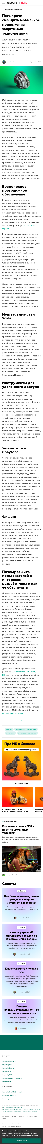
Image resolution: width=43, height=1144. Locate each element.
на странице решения (12, 713)
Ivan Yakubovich (12, 62)
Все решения (6, 1082)
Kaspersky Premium (8, 1068)
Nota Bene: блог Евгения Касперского (19, 1124)
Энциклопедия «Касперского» (12, 1126)
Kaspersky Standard (9, 1061)
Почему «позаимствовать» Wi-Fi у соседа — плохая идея (21, 1010)
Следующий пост (10, 821)
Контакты (5, 1116)
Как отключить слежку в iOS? (21, 970)
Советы (22, 891)
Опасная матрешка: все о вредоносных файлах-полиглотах (15, 810)
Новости (36, 1116)
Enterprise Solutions (9, 1095)
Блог (4, 1118)
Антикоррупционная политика (12, 1109)
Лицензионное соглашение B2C (32, 1109)
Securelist (4, 1124)
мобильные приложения (13, 9)
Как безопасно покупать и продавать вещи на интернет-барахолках (21, 899)
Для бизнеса (7, 1087)
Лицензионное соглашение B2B (12, 1111)
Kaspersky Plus (7, 1064)
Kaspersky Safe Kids (9, 1071)
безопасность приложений (26, 729)
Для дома (6, 1056)
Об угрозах (29, 1116)
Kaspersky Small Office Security (12, 1092)
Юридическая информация (30, 1111)
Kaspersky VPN (7, 1075)
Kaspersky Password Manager (12, 1078)
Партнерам (21, 1116)
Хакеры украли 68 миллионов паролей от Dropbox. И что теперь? (21, 936)
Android (9, 729)
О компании (12, 1116)
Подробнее (33, 1135)
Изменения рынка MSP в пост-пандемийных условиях (18, 830)
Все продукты (7, 1099)
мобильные (10, 733)
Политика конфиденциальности (12, 1107)
